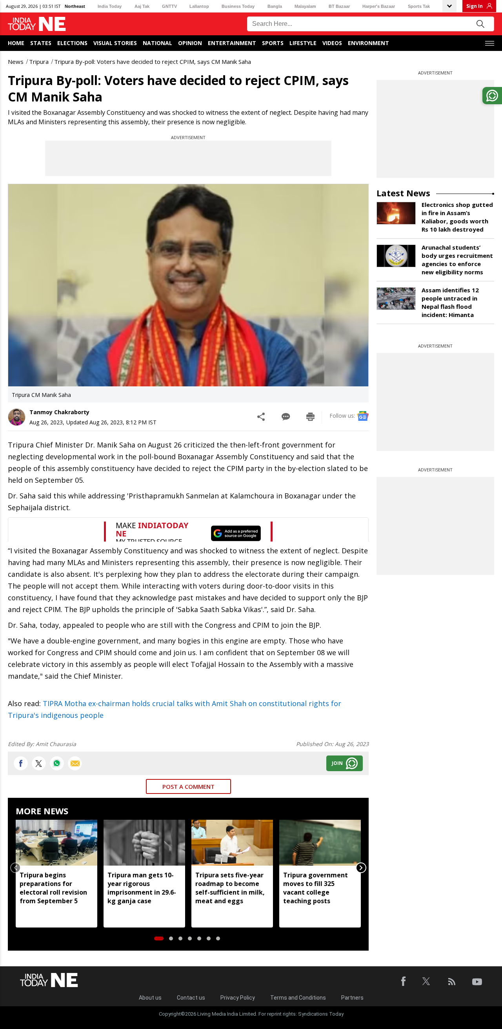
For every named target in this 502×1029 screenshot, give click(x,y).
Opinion (190, 43)
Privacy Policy (237, 998)
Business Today (238, 6)
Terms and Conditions (298, 998)
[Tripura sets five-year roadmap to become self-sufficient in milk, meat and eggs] (232, 843)
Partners (352, 998)
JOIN (337, 763)
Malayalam (305, 6)
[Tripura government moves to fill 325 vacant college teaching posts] (320, 843)
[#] (57, 763)
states (40, 43)
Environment (368, 43)
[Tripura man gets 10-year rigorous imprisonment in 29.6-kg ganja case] (144, 843)
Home (16, 43)
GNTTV (169, 6)
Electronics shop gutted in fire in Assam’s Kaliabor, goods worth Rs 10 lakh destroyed (457, 217)
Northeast (75, 6)
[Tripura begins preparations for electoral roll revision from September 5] (56, 843)
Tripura (39, 61)
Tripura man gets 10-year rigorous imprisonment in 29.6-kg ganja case (141, 888)
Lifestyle (302, 43)
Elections (72, 43)
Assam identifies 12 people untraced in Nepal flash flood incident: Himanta (450, 302)
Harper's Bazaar (378, 6)
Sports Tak (419, 6)
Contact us (191, 998)
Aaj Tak (142, 6)
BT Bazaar (339, 6)
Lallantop (199, 6)
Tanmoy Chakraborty (59, 412)
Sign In (474, 6)
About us (150, 998)
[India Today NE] (37, 24)
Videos (332, 43)
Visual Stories (115, 43)
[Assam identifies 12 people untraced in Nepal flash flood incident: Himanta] (396, 299)
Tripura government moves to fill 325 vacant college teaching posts (315, 888)
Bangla (274, 6)
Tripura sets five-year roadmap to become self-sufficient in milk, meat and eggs (230, 888)
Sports (273, 43)
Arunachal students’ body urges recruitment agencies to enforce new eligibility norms (457, 259)
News (16, 61)
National (157, 43)
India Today (110, 6)
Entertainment (232, 43)
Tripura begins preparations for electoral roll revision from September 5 (53, 888)
